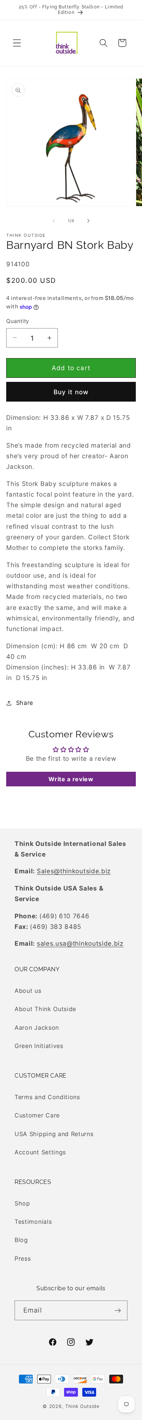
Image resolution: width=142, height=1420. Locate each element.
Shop (22, 1203)
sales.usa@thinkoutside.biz (80, 943)
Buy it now (71, 392)
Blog (21, 1240)
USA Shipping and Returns (54, 1134)
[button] (17, 43)
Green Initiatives (39, 1045)
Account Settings (40, 1152)
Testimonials (33, 1221)
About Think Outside (45, 1009)
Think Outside (82, 1406)
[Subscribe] (118, 1310)
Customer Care (37, 1115)
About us (28, 990)
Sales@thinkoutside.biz (74, 871)
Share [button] (24, 702)
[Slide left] (54, 221)
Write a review (71, 779)
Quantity (17, 321)
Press (23, 1258)
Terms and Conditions (47, 1097)
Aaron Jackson (37, 1027)
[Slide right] (88, 221)
